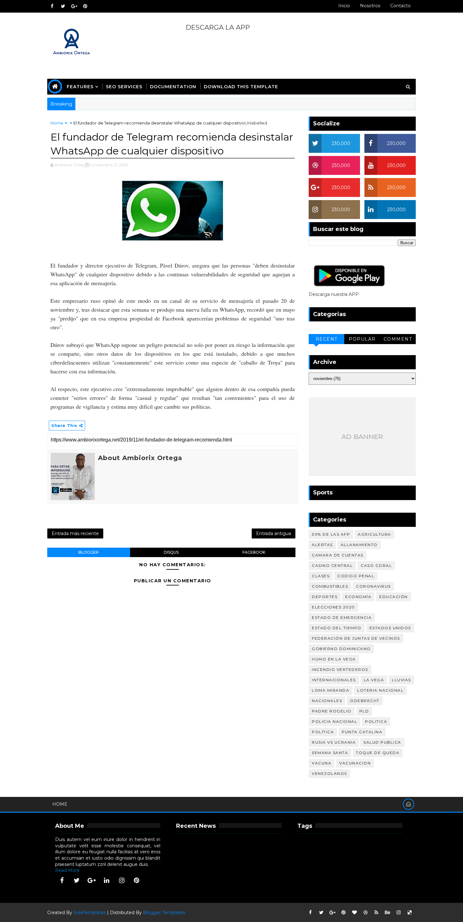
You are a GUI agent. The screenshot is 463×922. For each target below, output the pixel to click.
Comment (398, 339)
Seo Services (124, 86)
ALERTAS (322, 544)
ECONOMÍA (358, 596)
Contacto (400, 6)
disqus (171, 552)
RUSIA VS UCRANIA (334, 742)
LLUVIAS (401, 679)
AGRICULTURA (374, 534)
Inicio (344, 6)
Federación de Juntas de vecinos (356, 638)
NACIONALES (327, 700)
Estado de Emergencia (342, 617)
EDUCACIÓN (393, 596)
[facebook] (52, 6)
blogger (88, 552)
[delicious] (409, 912)
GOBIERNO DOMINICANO (341, 648)
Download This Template (241, 86)
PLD (364, 711)
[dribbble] (365, 912)
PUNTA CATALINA (362, 731)
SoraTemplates (89, 912)
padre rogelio (332, 711)
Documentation (173, 86)
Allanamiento (359, 544)
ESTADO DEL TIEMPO (337, 627)
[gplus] (74, 6)
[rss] (376, 912)
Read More (67, 870)
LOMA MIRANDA (330, 690)
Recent (327, 339)
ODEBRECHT (365, 700)
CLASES (320, 575)
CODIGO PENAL (355, 575)
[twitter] (63, 6)
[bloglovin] (354, 912)
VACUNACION (355, 763)
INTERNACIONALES (334, 679)
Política (323, 731)
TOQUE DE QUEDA (377, 752)
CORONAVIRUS (373, 586)
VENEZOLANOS (329, 773)
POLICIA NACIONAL (334, 721)
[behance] (387, 912)
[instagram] (121, 880)
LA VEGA (374, 679)
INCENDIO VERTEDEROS (340, 669)
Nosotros (370, 6)
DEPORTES (324, 596)
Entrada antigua (273, 533)
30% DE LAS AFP (331, 534)
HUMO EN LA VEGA (334, 659)
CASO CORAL (376, 565)
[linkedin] (106, 880)
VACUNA (321, 763)
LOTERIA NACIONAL (380, 690)
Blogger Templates (164, 912)
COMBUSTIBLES (330, 586)
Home (56, 122)
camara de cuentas (337, 555)
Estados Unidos (390, 627)
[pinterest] (85, 6)
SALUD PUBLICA (382, 742)
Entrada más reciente (75, 533)
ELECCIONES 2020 (333, 607)
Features (80, 86)
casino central (332, 565)
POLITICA (376, 721)
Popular (362, 339)
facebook (254, 552)
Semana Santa (330, 752)
